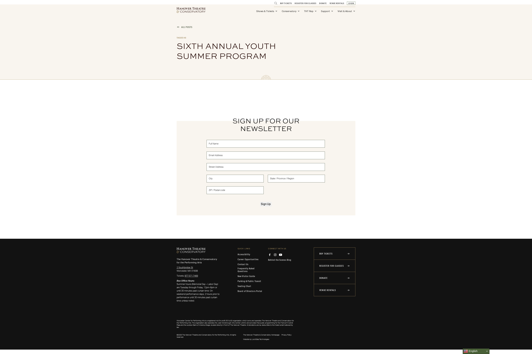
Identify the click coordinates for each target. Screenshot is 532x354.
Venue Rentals (337, 3)
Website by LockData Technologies (256, 339)
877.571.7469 (191, 276)
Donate (323, 3)
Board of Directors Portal (250, 291)
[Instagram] (275, 254)
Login (351, 3)
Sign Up (266, 204)
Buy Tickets (286, 3)
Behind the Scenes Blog (279, 259)
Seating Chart (244, 286)
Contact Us (243, 264)
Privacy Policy (286, 335)
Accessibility (244, 254)
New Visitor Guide (246, 276)
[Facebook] (269, 254)
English (473, 351)
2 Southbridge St (185, 268)
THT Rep (309, 11)
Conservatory (289, 11)
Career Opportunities (248, 259)
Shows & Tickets (265, 11)
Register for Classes (305, 3)
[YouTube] (280, 254)
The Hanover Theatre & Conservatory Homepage (261, 335)
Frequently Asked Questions (246, 270)
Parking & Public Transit (249, 281)
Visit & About (345, 11)
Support (325, 11)
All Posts (186, 27)
